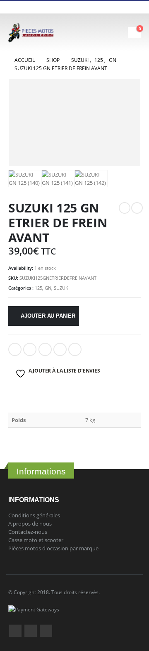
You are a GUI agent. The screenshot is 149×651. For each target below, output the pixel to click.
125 (38, 288)
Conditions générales (34, 515)
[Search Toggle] (98, 32)
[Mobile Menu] (120, 33)
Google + (60, 349)
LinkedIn (45, 349)
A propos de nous (30, 523)
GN (48, 288)
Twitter (30, 631)
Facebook (15, 349)
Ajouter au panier (48, 316)
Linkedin (46, 631)
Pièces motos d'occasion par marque (53, 548)
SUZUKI (62, 288)
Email (75, 349)
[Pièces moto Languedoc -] (31, 32)
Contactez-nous (27, 531)
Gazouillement (29, 349)
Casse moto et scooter (35, 540)
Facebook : (15, 631)
